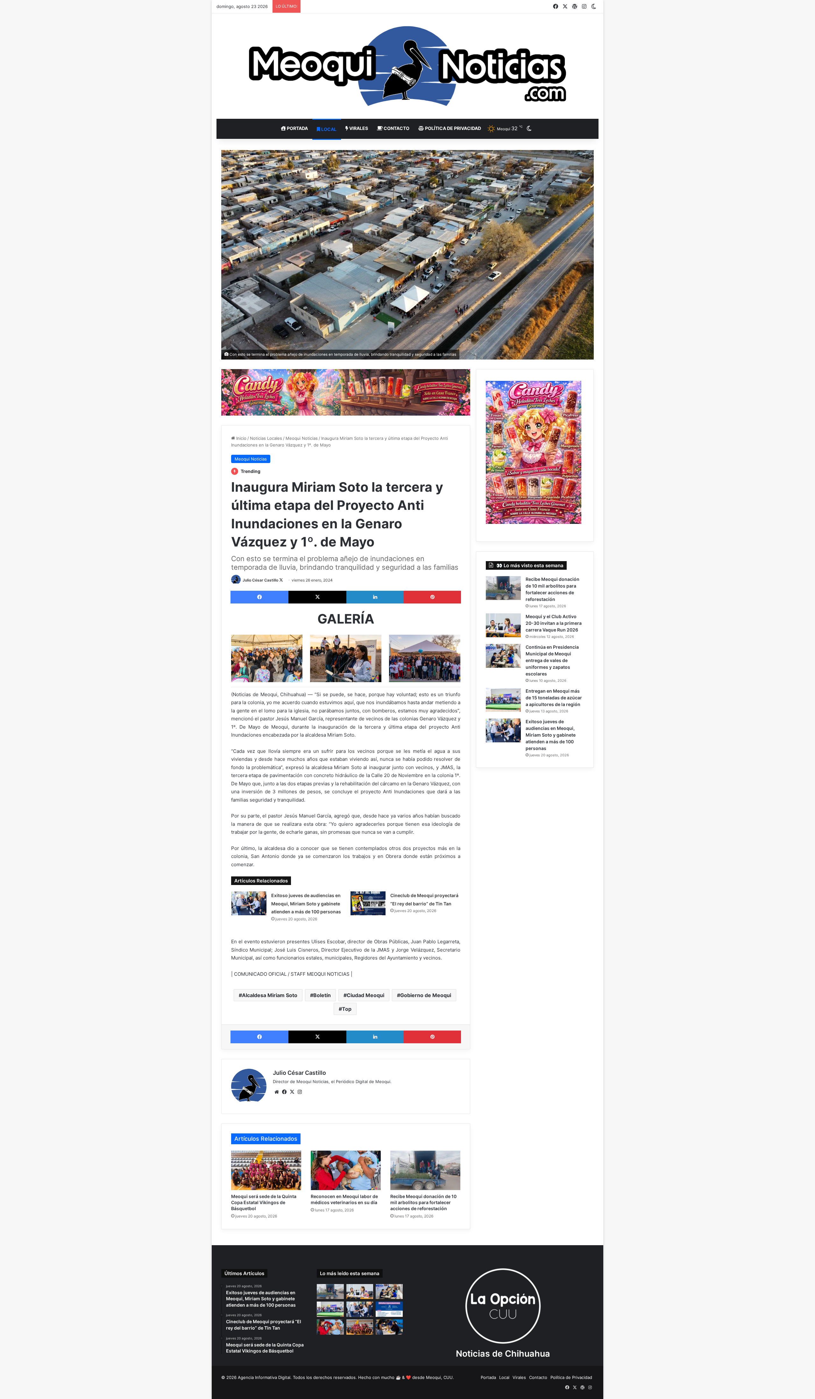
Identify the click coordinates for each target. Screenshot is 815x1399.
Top (346, 1009)
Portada (297, 128)
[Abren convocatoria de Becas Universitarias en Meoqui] (389, 1327)
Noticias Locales (266, 438)
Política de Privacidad (452, 128)
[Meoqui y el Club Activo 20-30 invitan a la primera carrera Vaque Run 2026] (503, 625)
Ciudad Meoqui (365, 995)
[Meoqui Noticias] (407, 66)
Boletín (322, 995)
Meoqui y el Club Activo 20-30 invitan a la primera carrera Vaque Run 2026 (554, 623)
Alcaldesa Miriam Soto (269, 995)
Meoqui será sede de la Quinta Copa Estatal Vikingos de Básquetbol (263, 1202)
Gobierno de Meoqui (425, 995)
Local (328, 129)
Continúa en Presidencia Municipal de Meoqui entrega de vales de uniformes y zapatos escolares (552, 660)
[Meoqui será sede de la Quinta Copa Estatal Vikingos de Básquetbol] (266, 1170)
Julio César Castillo (260, 580)
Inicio (240, 438)
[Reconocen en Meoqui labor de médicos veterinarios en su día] (346, 1170)
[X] (292, 1092)
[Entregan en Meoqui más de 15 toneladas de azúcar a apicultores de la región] (503, 700)
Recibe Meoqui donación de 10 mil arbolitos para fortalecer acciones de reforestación (423, 1202)
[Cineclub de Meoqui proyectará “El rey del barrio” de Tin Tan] (368, 903)
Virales (358, 128)
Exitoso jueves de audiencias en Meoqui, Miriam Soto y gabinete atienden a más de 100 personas (306, 903)
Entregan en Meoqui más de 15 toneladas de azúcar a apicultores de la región (554, 697)
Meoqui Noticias (302, 438)
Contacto (396, 128)
